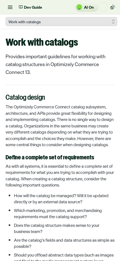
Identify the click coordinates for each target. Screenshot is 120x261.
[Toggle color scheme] (112, 7)
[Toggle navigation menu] (10, 7)
